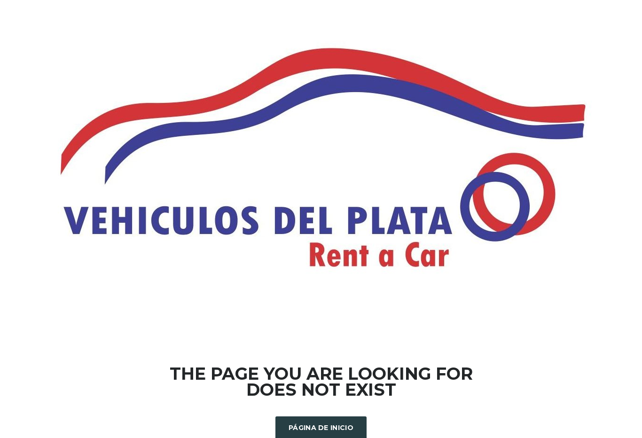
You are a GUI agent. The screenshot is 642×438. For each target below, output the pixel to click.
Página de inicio (321, 427)
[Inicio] (321, 158)
